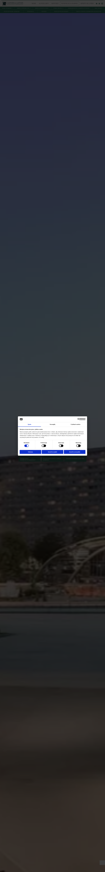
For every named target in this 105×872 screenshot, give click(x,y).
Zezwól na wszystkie (74, 452)
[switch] (44, 446)
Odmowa (30, 452)
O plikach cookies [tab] (75, 424)
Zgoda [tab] (29, 424)
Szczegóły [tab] (52, 424)
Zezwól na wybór (52, 452)
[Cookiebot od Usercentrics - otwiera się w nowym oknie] (78, 419)
